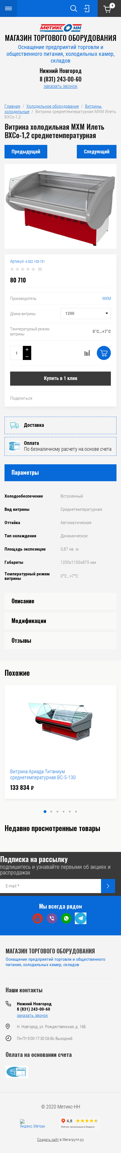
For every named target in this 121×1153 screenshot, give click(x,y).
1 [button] (45, 811)
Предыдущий (26, 151)
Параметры (25, 472)
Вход (86, 8)
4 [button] (63, 811)
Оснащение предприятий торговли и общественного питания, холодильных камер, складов (60, 54)
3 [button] (57, 811)
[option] (60, 742)
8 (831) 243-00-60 (61, 79)
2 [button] (51, 811)
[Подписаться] (108, 886)
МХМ (106, 298)
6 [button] (76, 811)
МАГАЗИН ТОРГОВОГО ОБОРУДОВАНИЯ (60, 37)
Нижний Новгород (61, 70)
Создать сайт (48, 1139)
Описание (23, 601)
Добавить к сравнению (87, 353)
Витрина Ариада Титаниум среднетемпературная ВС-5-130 (43, 774)
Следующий (96, 151)
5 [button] (70, 811)
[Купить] (104, 353)
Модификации (29, 620)
